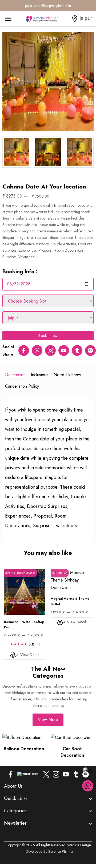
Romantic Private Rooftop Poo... (24, 625)
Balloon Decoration (24, 748)
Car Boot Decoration (72, 751)
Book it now (47, 335)
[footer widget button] (48, 786)
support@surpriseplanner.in (50, 5)
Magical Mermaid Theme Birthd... (70, 601)
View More (48, 719)
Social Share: (8, 350)
